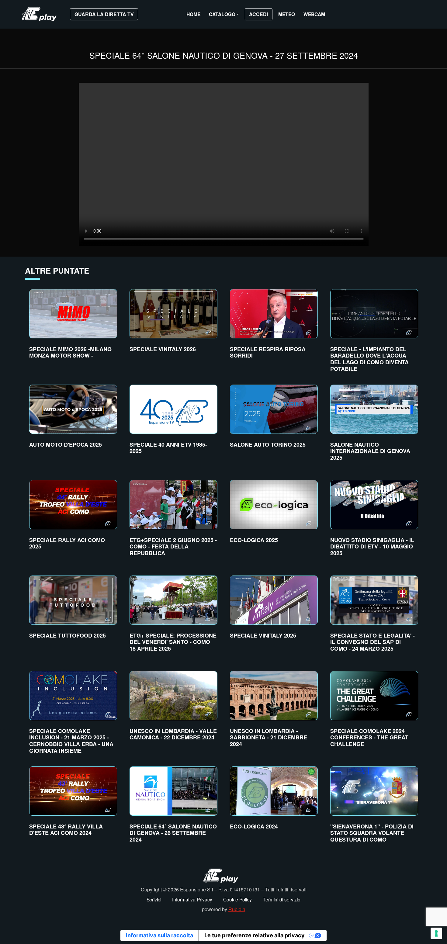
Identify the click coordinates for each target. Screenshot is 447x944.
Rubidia (236, 909)
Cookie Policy (237, 899)
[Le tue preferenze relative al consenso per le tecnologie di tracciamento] (436, 933)
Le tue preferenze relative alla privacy (254, 935)
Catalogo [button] (222, 14)
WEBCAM (314, 14)
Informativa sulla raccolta (159, 935)
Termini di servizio (281, 899)
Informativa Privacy (192, 899)
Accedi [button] (258, 14)
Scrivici (154, 899)
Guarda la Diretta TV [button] (104, 14)
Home (193, 14)
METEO (286, 14)
